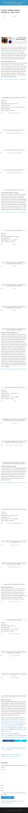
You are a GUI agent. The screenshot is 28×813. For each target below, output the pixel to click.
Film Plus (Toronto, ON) (16, 721)
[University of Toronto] (14, 552)
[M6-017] (14, 296)
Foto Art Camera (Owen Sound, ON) (8, 724)
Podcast (24, 748)
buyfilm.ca (7, 729)
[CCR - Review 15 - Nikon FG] (14, 609)
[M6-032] (14, 318)
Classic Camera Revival (5, 737)
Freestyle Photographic (7, 731)
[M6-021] (14, 274)
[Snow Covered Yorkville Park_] (14, 120)
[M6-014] (14, 252)
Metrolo (12, 810)
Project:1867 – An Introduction (12, 756)
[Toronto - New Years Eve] (14, 663)
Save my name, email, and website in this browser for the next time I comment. (13, 793)
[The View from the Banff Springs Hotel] (14, 530)
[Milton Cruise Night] (14, 685)
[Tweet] (21, 741)
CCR (10, 748)
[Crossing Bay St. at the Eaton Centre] (14, 160)
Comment (3, 770)
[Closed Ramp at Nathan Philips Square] (14, 180)
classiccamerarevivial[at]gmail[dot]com (9, 735)
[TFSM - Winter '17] (14, 430)
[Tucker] (14, 408)
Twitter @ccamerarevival (19, 737)
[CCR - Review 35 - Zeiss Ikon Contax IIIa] (14, 452)
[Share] (8, 741)
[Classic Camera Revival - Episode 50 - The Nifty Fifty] (14, 87)
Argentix (25, 727)
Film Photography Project (21, 729)
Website (2, 790)
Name (2, 785)
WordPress (20, 810)
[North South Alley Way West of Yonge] (14, 140)
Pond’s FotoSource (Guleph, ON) (18, 722)
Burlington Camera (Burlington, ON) (12, 719)
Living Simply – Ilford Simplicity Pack (15, 754)
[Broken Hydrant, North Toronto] (14, 574)
